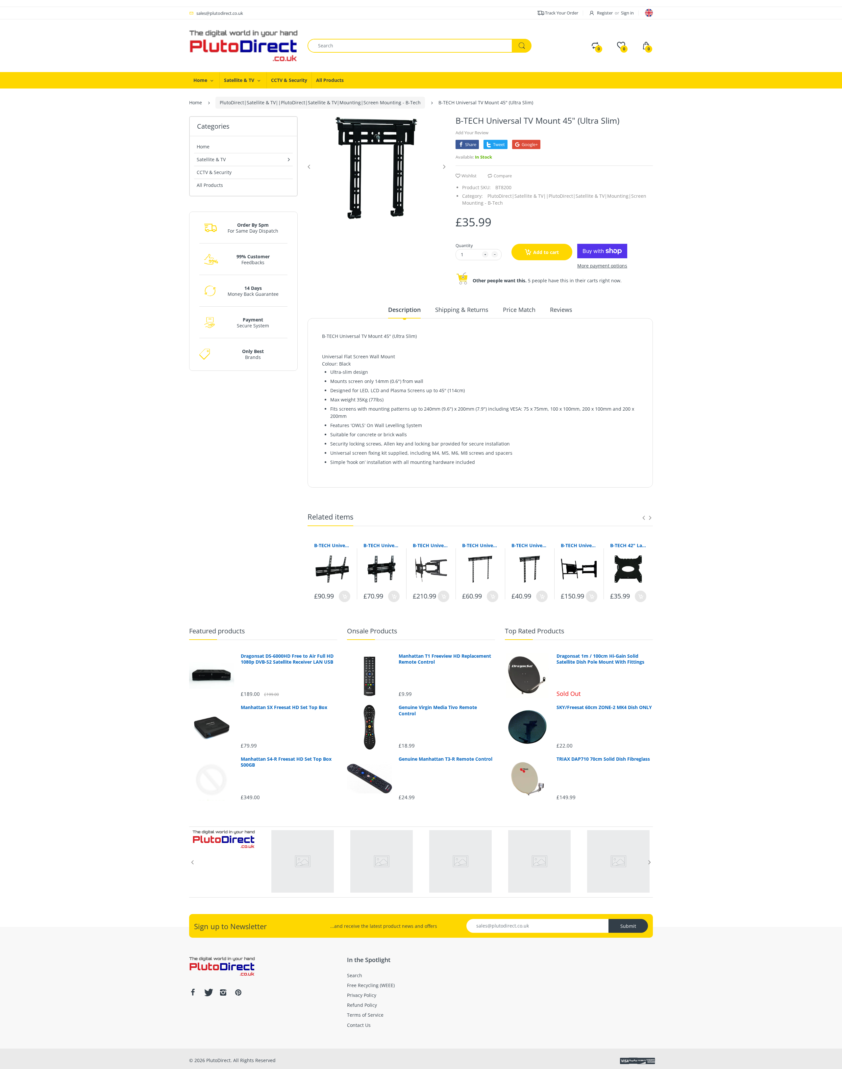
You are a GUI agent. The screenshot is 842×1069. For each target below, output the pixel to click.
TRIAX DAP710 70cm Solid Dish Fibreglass (603, 759)
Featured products (217, 630)
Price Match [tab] (519, 310)
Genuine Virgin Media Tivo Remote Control (438, 710)
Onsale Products (372, 630)
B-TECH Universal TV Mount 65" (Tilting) (332, 545)
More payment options (602, 266)
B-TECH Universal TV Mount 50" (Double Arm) (579, 545)
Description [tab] (404, 310)
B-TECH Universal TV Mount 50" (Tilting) (381, 545)
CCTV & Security (214, 172)
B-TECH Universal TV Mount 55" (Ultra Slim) (529, 545)
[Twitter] (207, 992)
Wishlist (469, 176)
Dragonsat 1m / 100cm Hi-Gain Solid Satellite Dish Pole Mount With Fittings (600, 659)
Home (195, 102)
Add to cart (546, 252)
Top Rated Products (534, 630)
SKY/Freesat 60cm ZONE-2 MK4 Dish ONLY (604, 707)
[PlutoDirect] (243, 45)
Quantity (464, 245)
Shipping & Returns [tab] (461, 310)
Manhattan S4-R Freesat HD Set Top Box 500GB (286, 762)
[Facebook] (192, 992)
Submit (628, 926)
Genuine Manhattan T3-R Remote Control (445, 759)
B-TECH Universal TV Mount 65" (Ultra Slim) (431, 545)
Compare (503, 176)
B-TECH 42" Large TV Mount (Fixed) (628, 545)
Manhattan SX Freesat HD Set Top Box (284, 707)
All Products (210, 185)
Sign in (627, 13)
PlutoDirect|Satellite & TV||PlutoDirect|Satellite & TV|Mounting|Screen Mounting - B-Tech (320, 102)
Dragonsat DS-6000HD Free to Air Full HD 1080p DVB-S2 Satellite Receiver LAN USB (287, 659)
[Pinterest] (238, 992)
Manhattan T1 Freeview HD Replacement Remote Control (445, 659)
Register (605, 13)
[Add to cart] (344, 596)
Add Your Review (472, 133)
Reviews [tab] (561, 310)
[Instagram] (223, 992)
